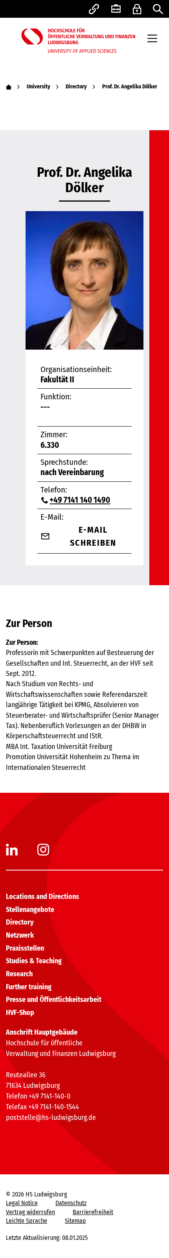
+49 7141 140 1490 (80, 500)
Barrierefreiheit (93, 1212)
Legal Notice (22, 1203)
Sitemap (75, 1220)
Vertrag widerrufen (30, 1212)
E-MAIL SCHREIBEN (93, 536)
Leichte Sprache (26, 1220)
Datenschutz (70, 1203)
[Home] (8, 86)
